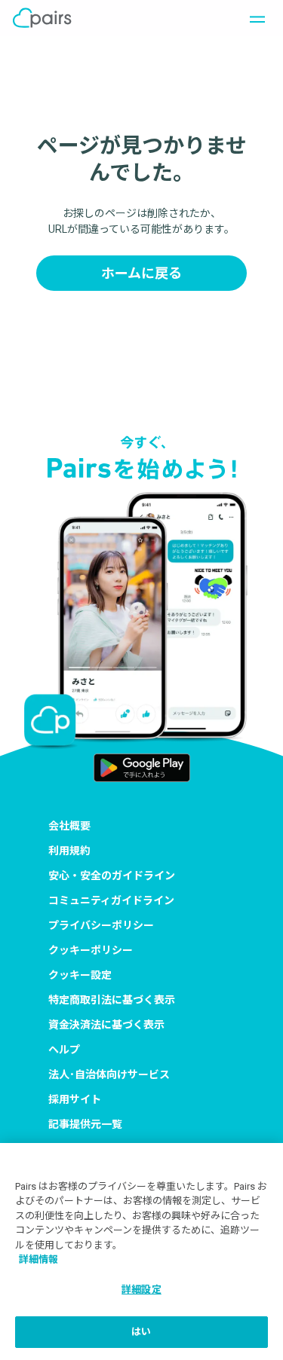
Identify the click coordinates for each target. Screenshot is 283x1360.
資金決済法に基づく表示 (106, 1025)
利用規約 (69, 851)
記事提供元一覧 (85, 1124)
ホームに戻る (141, 273)
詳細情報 (38, 1259)
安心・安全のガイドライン (111, 875)
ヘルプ (64, 1050)
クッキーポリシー (90, 950)
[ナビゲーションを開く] (253, 18)
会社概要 (69, 826)
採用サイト (74, 1099)
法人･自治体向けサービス (109, 1074)
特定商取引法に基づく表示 (111, 1000)
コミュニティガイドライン (111, 900)
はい (141, 1331)
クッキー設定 (80, 975)
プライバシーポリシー (101, 925)
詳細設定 (141, 1289)
